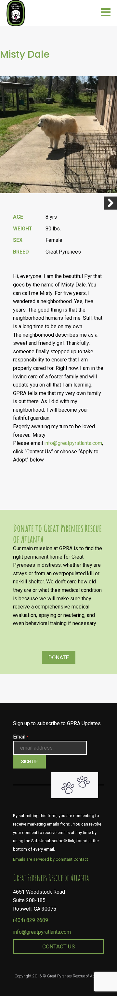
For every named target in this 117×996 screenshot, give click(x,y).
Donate (58, 657)
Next (110, 203)
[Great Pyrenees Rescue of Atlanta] (15, 12)
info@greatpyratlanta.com (73, 443)
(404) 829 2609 (30, 920)
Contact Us (58, 946)
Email (20, 737)
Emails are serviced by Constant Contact (50, 859)
